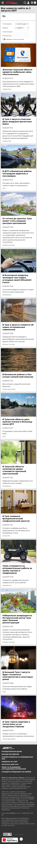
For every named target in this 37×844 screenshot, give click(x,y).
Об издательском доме (12, 751)
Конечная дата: (7, 35)
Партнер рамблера (18, 834)
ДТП (4, 188)
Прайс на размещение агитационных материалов (14, 768)
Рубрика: (5, 28)
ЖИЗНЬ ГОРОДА (8, 245)
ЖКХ (4, 691)
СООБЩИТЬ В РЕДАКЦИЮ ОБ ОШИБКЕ (16, 772)
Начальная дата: (7, 32)
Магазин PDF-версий (10, 754)
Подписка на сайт (9, 762)
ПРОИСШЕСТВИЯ (8, 389)
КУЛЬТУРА (6, 536)
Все (4, 16)
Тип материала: (7, 24)
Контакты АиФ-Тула (10, 764)
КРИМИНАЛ (6, 295)
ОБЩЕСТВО (6, 89)
